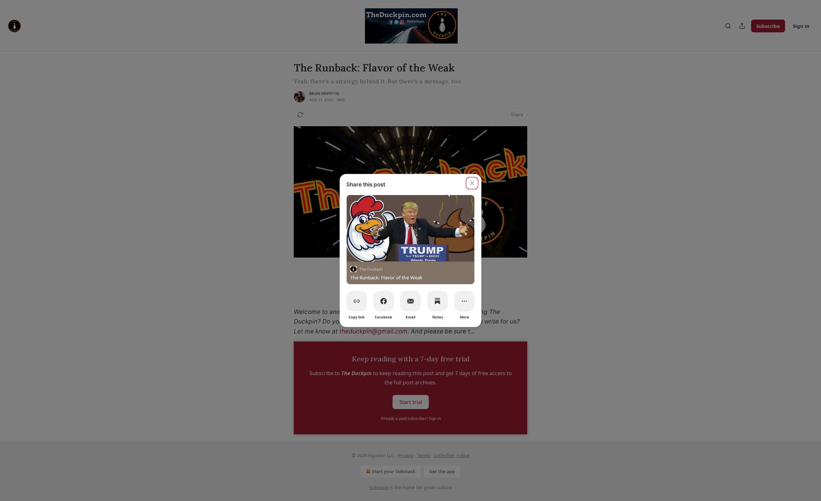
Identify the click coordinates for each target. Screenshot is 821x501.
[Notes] (437, 301)
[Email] (410, 301)
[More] (464, 301)
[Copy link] (356, 301)
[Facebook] (383, 301)
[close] (472, 183)
